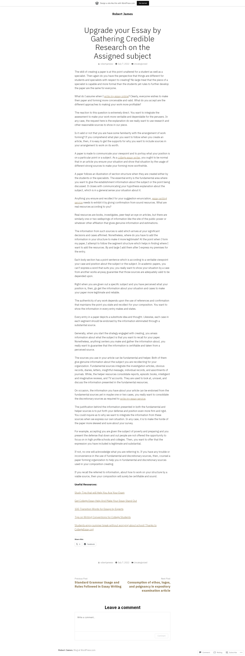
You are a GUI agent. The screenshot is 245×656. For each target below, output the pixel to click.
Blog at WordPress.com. (85, 650)
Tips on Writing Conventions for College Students (103, 517)
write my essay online (116, 96)
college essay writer (129, 157)
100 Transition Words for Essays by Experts (99, 509)
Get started (143, 3)
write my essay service (132, 398)
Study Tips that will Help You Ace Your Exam (100, 492)
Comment (161, 636)
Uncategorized (140, 63)
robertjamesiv (106, 63)
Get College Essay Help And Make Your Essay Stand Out (106, 501)
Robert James (122, 14)
